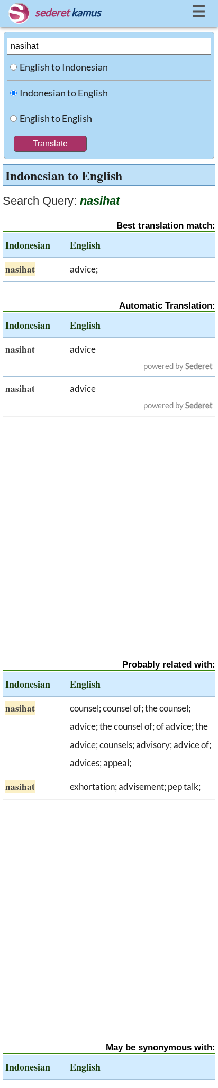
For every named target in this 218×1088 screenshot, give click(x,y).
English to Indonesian (64, 67)
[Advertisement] (109, 528)
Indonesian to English (64, 93)
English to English (56, 118)
